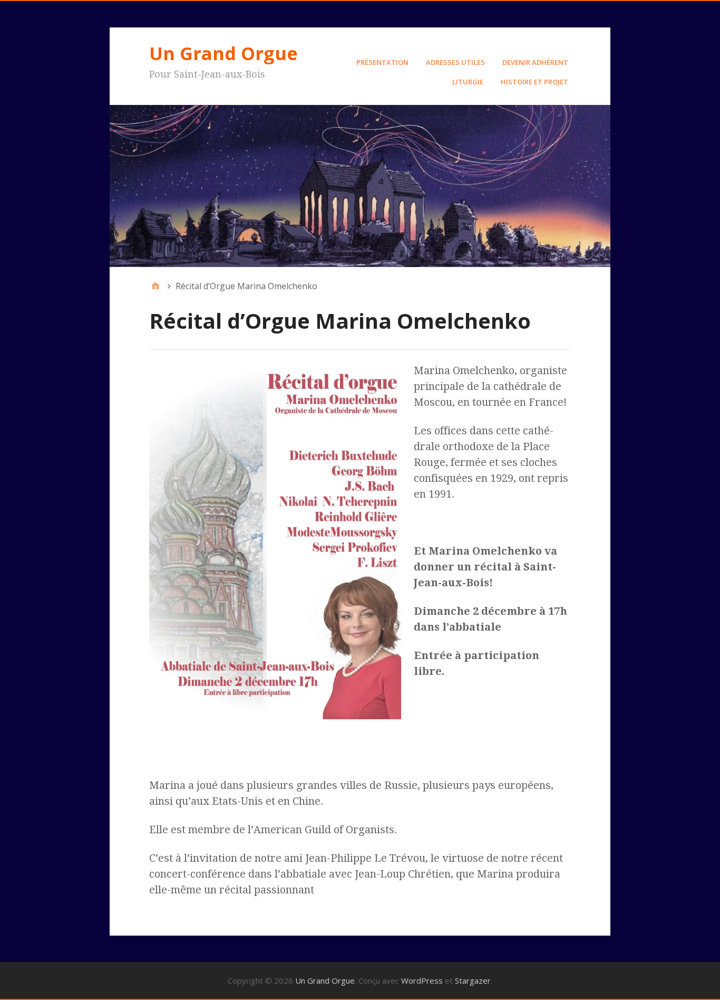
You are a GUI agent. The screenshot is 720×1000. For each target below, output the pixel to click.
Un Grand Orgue (223, 53)
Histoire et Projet (534, 82)
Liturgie (467, 82)
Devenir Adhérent (535, 62)
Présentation (382, 62)
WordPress (422, 980)
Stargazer (473, 980)
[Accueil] (155, 286)
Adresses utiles (455, 62)
